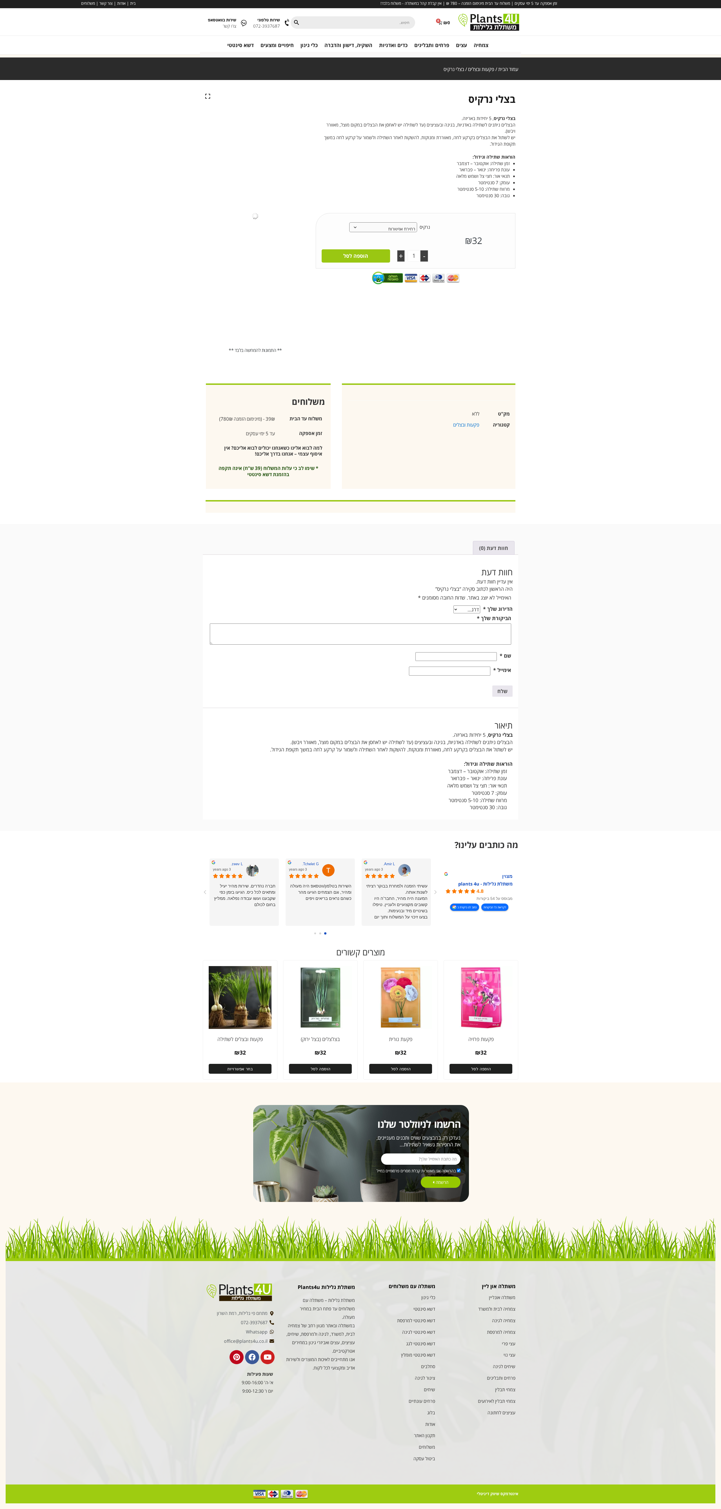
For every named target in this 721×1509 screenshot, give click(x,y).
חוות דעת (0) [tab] (493, 548)
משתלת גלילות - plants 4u (485, 884)
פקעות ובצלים (481, 69)
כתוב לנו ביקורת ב (467, 907)
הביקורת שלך (494, 618)
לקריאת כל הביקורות (495, 907)
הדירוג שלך (498, 608)
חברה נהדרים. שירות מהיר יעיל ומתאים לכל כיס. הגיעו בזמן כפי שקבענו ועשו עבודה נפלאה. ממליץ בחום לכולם (244, 895)
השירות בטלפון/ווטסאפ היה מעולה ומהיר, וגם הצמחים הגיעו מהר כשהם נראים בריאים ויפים (320, 892)
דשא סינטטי (240, 45)
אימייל (502, 670)
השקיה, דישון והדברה (348, 45)
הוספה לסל (355, 255)
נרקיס (425, 227)
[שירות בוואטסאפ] (244, 22)
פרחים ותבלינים (431, 45)
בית (132, 3)
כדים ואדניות (393, 45)
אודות (121, 3)
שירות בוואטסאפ (222, 20)
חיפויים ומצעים (277, 45)
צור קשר (106, 3)
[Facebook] (252, 1357)
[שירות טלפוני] (287, 22)
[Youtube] (268, 1357)
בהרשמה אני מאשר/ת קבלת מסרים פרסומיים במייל (416, 1170)
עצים (461, 45)
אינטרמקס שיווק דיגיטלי (497, 1493)
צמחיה (481, 45)
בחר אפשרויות (240, 1069)
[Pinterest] (237, 1357)
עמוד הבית (508, 69)
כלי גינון (309, 45)
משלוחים (88, 3)
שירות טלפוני (268, 20)
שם (505, 655)
